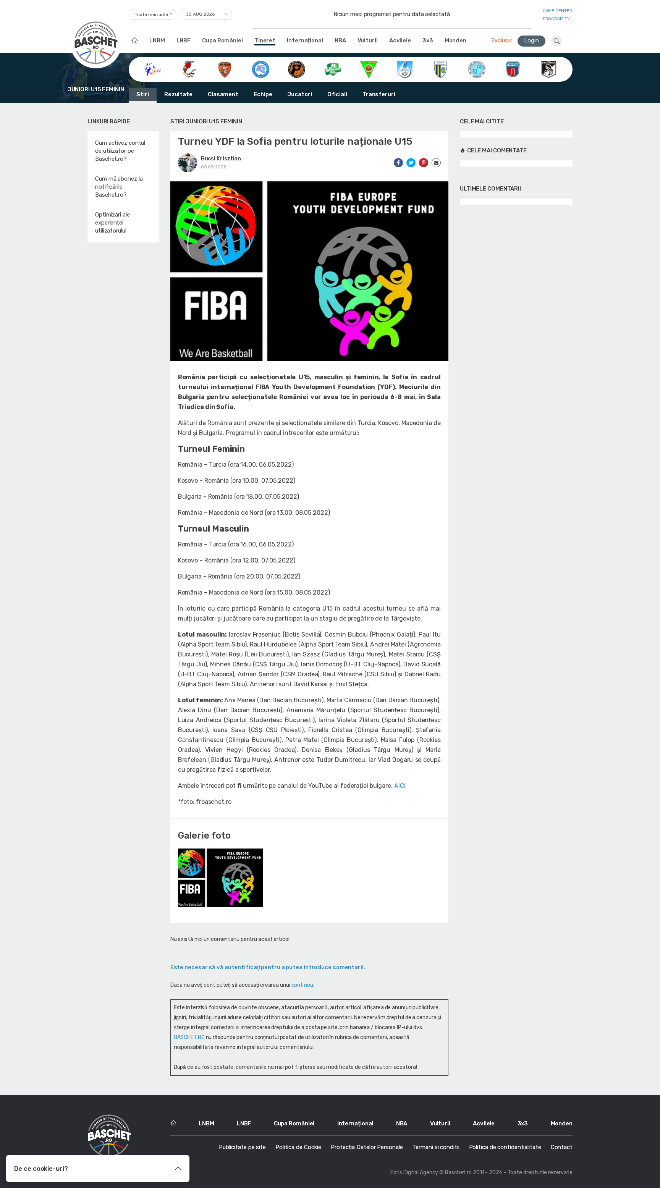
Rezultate (178, 94)
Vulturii (368, 40)
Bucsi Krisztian (221, 158)
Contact (562, 1147)
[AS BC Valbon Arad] (368, 68)
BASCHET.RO (189, 1037)
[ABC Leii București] (152, 68)
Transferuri (378, 94)
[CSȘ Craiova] (476, 68)
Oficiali (337, 94)
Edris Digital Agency (414, 1172)
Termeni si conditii (435, 1147)
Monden (455, 40)
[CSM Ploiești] (440, 68)
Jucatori (299, 94)
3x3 (427, 40)
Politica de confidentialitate (505, 1147)
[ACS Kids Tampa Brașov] (260, 68)
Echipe (263, 94)
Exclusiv (501, 40)
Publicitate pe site (242, 1147)
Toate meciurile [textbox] (151, 14)
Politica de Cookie (298, 1147)
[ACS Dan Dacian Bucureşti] (224, 68)
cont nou (302, 985)
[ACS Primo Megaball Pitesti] (296, 68)
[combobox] (152, 14)
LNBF (183, 40)
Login (531, 40)
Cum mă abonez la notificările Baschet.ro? (118, 186)
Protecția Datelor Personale (367, 1147)
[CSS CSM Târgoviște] (512, 68)
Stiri (142, 94)
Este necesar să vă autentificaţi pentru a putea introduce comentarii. (267, 967)
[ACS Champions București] (188, 68)
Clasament (223, 94)
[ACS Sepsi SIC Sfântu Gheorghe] (332, 68)
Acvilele (400, 40)
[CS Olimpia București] (404, 68)
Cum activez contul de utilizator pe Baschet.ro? (120, 150)
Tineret (264, 40)
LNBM (157, 40)
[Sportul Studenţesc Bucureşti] (548, 68)
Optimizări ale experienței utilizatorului (112, 222)
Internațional (305, 40)
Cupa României (222, 40)
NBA (340, 40)
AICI (400, 785)
